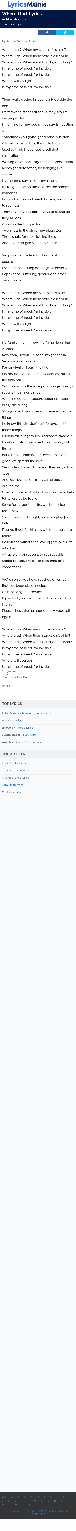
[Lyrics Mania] (38, 4)
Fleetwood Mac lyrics (15, 792)
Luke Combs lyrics (14, 763)
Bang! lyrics (17, 720)
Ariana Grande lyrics (15, 778)
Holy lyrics (30, 735)
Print (9, 686)
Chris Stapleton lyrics (15, 770)
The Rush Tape (11, 24)
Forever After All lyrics (36, 713)
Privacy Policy (38, 1514)
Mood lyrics (25, 728)
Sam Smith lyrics (12, 785)
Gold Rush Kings (14, 19)
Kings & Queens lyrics (30, 742)
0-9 (4, 1497)
